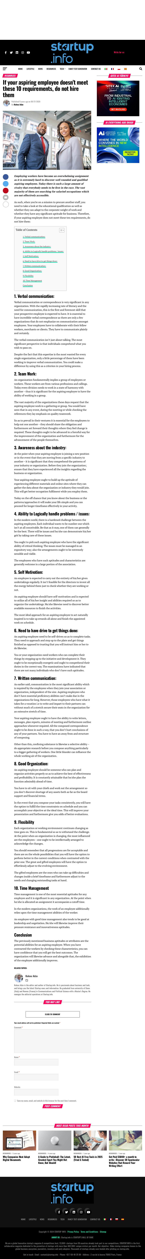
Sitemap (103, 1231)
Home (20, 68)
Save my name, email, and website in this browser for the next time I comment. (47, 1101)
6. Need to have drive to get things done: (40, 261)
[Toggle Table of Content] (60, 230)
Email (17, 1072)
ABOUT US (56, 1237)
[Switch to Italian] (106, 69)
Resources (51, 68)
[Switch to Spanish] (125, 69)
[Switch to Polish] (119, 69)
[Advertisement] (72, 20)
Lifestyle (30, 68)
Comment (18, 1027)
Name (17, 1057)
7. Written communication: (34, 266)
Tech (62, 68)
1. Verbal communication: (34, 236)
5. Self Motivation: (31, 256)
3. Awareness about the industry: (37, 246)
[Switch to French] (112, 69)
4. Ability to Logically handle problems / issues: (43, 251)
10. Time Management (32, 280)
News (40, 68)
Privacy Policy (73, 1231)
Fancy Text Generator (78, 68)
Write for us (119, 52)
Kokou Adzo (18, 104)
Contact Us (96, 68)
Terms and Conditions (90, 1231)
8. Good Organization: (32, 270)
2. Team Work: (29, 241)
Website (17, 1087)
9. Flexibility (28, 275)
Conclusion (28, 285)
